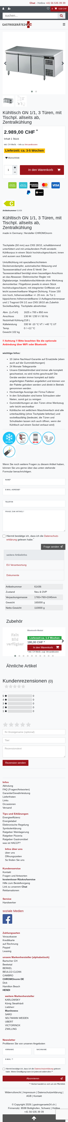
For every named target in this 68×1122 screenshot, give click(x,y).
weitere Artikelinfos (16, 554)
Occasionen (9, 804)
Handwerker (9, 902)
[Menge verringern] (14, 172)
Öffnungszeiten (13, 856)
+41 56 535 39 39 (55, 3)
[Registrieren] (10, 8)
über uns (10, 852)
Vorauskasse (10, 936)
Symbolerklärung (12, 828)
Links (5, 800)
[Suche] (61, 16)
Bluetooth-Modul (35, 630)
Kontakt (7, 872)
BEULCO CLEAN (12, 971)
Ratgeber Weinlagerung (16, 832)
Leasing (7, 951)
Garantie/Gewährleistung (16, 793)
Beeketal (7, 964)
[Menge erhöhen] (14, 167)
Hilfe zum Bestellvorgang (16, 883)
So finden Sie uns (14, 860)
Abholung (8, 785)
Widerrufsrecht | (14, 1092)
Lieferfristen (9, 796)
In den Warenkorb (40, 170)
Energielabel (9, 821)
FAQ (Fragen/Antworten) (16, 789)
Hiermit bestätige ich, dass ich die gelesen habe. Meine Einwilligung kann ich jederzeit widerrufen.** (33, 1070)
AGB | (29, 1096)
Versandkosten (31, 144)
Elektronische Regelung (16, 824)
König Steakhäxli (14, 1003)
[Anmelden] (3, 8)
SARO (8, 1014)
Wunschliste (13, 158)
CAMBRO (8, 975)
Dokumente (12, 575)
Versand (7, 807)
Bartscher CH (10, 960)
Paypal (6, 947)
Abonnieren (33, 1078)
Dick (5, 982)
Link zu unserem (15, 886)
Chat (32, 3)
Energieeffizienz (11, 817)
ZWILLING (11, 1029)
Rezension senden (15, 762)
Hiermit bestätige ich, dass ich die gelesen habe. (32, 538)
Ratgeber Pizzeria (12, 835)
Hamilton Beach (11, 986)
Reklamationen (11, 890)
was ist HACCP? (12, 843)
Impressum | (30, 1092)
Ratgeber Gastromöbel (15, 839)
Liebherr (9, 1007)
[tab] (34, 555)
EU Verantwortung (16, 565)
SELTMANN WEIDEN (16, 1018)
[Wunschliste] (48, 8)
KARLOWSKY (12, 999)
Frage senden (51, 546)
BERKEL (7, 968)
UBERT (9, 1021)
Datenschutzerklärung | (50, 1092)
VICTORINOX (12, 1025)
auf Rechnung (10, 943)
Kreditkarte (9, 940)
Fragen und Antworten (15, 875)
